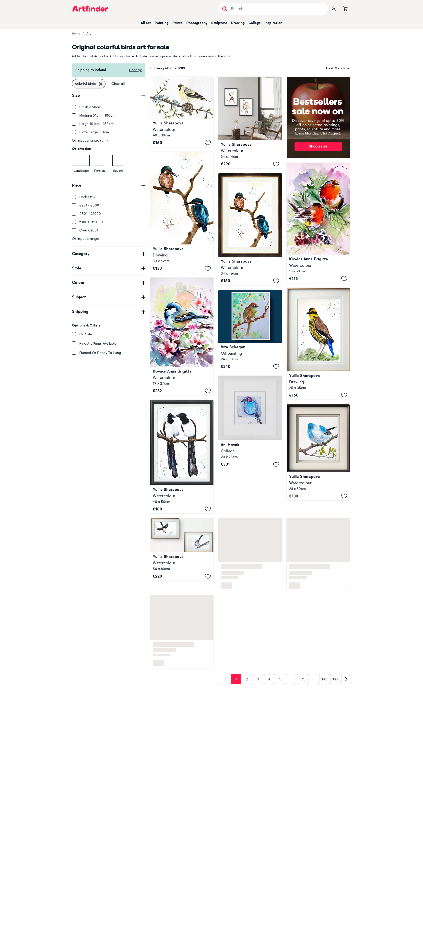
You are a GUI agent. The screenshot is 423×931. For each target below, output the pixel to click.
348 (324, 669)
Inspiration (273, 23)
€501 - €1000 (90, 214)
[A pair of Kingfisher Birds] (181, 212)
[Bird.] (250, 330)
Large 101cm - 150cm (96, 124)
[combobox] (338, 68)
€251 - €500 (89, 205)
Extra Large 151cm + (95, 132)
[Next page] (346, 669)
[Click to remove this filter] (100, 83)
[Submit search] (224, 9)
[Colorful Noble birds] (250, 122)
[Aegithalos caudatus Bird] (181, 549)
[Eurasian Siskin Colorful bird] (181, 112)
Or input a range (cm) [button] (90, 140)
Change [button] (135, 70)
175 (302, 669)
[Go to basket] (345, 8)
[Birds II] (318, 223)
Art (88, 33)
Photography (196, 23)
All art (146, 23)
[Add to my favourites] (208, 142)
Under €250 (89, 197)
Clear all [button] (118, 84)
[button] (338, 68)
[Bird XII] (181, 336)
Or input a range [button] (85, 239)
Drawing (238, 23)
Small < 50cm (90, 107)
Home (76, 33)
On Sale (85, 334)
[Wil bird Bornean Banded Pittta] (318, 343)
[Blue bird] (250, 422)
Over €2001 (88, 230)
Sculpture (219, 23)
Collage (254, 23)
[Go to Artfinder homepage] (90, 8)
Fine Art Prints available (98, 343)
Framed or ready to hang (100, 353)
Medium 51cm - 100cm (97, 115)
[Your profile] (334, 8)
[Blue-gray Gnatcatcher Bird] (318, 452)
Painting (161, 23)
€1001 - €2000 (91, 222)
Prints (177, 23)
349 (335, 669)
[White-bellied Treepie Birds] (181, 456)
